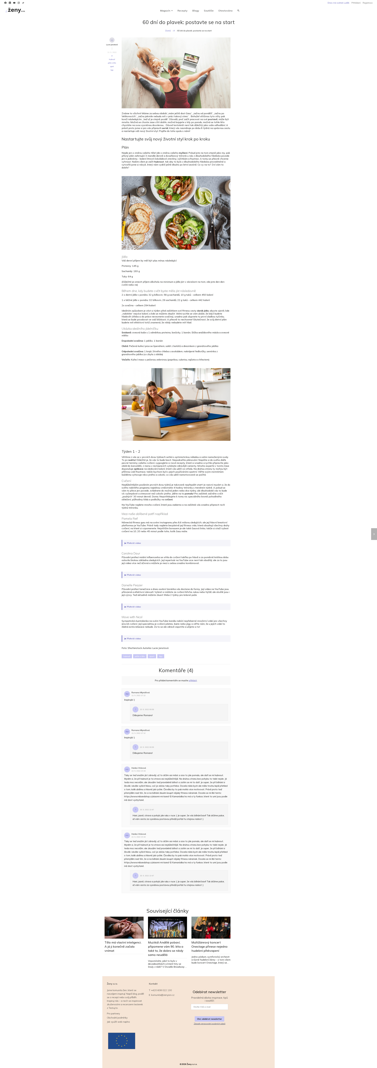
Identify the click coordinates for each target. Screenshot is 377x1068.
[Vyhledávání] (238, 11)
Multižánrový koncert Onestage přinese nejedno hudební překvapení (209, 946)
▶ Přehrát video (133, 543)
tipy (112, 70)
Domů (168, 30)
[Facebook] (5, 3)
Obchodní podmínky (117, 1017)
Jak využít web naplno (118, 1021)
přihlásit (193, 680)
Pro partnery (113, 1013)
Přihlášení (356, 3)
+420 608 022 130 (161, 990)
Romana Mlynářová (141, 692)
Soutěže (209, 10)
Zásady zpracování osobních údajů (209, 1023)
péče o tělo (112, 63)
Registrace (368, 3)
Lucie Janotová (112, 45)
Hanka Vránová (139, 768)
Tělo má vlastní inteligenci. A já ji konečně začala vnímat (123, 946)
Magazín (165, 10)
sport (112, 66)
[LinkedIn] (10, 3)
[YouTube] (14, 3)
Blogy (195, 10)
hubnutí (112, 59)
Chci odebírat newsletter (209, 1019)
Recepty (182, 10)
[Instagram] (19, 3)
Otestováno (225, 10)
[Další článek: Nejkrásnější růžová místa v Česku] (374, 534)
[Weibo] (23, 3)
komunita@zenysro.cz (162, 994)
